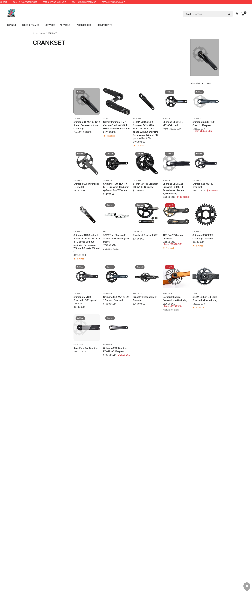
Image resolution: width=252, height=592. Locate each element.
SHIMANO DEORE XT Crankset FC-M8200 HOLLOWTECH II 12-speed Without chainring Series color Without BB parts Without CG (145, 130)
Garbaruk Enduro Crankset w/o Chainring (175, 299)
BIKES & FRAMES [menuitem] (30, 25)
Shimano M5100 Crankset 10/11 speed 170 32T (85, 300)
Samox (106, 118)
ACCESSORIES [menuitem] (84, 25)
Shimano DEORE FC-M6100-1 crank (173, 124)
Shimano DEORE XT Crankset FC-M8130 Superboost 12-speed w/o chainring (174, 188)
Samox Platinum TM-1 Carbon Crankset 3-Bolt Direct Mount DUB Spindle (116, 125)
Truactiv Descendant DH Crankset (145, 299)
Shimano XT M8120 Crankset (202, 185)
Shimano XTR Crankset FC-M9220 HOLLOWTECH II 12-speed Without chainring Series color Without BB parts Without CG (87, 243)
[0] (242, 14)
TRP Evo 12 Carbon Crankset (173, 237)
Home (35, 33)
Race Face (78, 345)
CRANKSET (52, 33)
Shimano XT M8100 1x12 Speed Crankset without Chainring (87, 125)
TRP (164, 232)
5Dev (105, 232)
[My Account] (237, 14)
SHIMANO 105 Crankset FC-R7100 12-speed (145, 185)
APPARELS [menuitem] (65, 25)
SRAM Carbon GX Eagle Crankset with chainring (204, 299)
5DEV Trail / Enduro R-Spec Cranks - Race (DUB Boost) (116, 238)
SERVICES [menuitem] (50, 25)
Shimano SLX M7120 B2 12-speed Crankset (116, 299)
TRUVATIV (137, 293)
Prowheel (138, 232)
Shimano (78, 118)
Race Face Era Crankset (86, 348)
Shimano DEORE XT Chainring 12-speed (202, 237)
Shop (43, 33)
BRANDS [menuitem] (11, 25)
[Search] (229, 14)
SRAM (195, 293)
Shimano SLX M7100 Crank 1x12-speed (203, 124)
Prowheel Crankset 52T (145, 235)
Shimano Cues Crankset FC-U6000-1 (86, 185)
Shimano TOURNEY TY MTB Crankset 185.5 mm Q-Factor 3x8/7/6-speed (116, 187)
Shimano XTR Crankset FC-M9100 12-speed (115, 350)
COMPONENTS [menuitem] (104, 25)
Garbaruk (167, 293)
